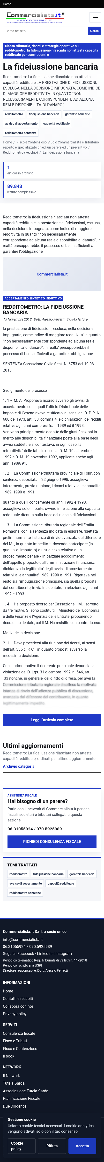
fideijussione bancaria (44, 114)
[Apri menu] (95, 17)
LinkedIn (44, 953)
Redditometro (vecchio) (20, 152)
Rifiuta (52, 1146)
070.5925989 (49, 829)
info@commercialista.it (23, 939)
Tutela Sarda (14, 1083)
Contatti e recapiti (18, 998)
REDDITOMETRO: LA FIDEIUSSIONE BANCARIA (43, 310)
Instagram (63, 953)
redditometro (14, 114)
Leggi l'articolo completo (52, 720)
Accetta (82, 1146)
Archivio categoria (19, 766)
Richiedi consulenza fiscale (52, 841)
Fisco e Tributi (15, 1041)
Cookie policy (17, 1146)
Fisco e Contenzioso (20, 1048)
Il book (8, 1056)
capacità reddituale (56, 123)
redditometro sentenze (21, 133)
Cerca (94, 31)
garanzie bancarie (77, 114)
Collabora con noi (18, 1006)
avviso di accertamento (21, 123)
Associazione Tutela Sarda (25, 1091)
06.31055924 (20, 829)
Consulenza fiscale (19, 1033)
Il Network (11, 1075)
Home (7, 4)
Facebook (25, 953)
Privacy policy (15, 1014)
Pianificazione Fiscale (21, 1098)
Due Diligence (14, 1106)
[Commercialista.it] (45, 17)
